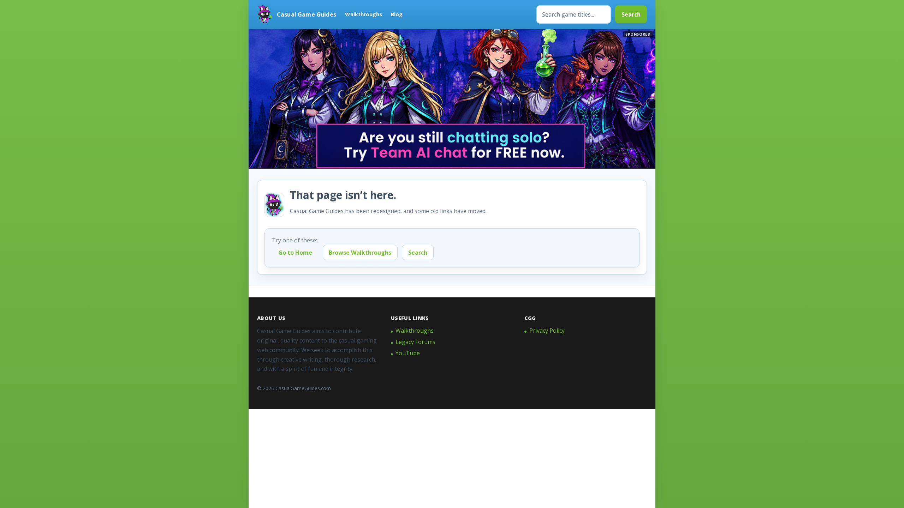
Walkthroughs (363, 14)
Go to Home (295, 252)
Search (631, 14)
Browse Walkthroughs (360, 252)
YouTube (408, 353)
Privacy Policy (547, 330)
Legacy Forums (415, 342)
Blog (397, 14)
